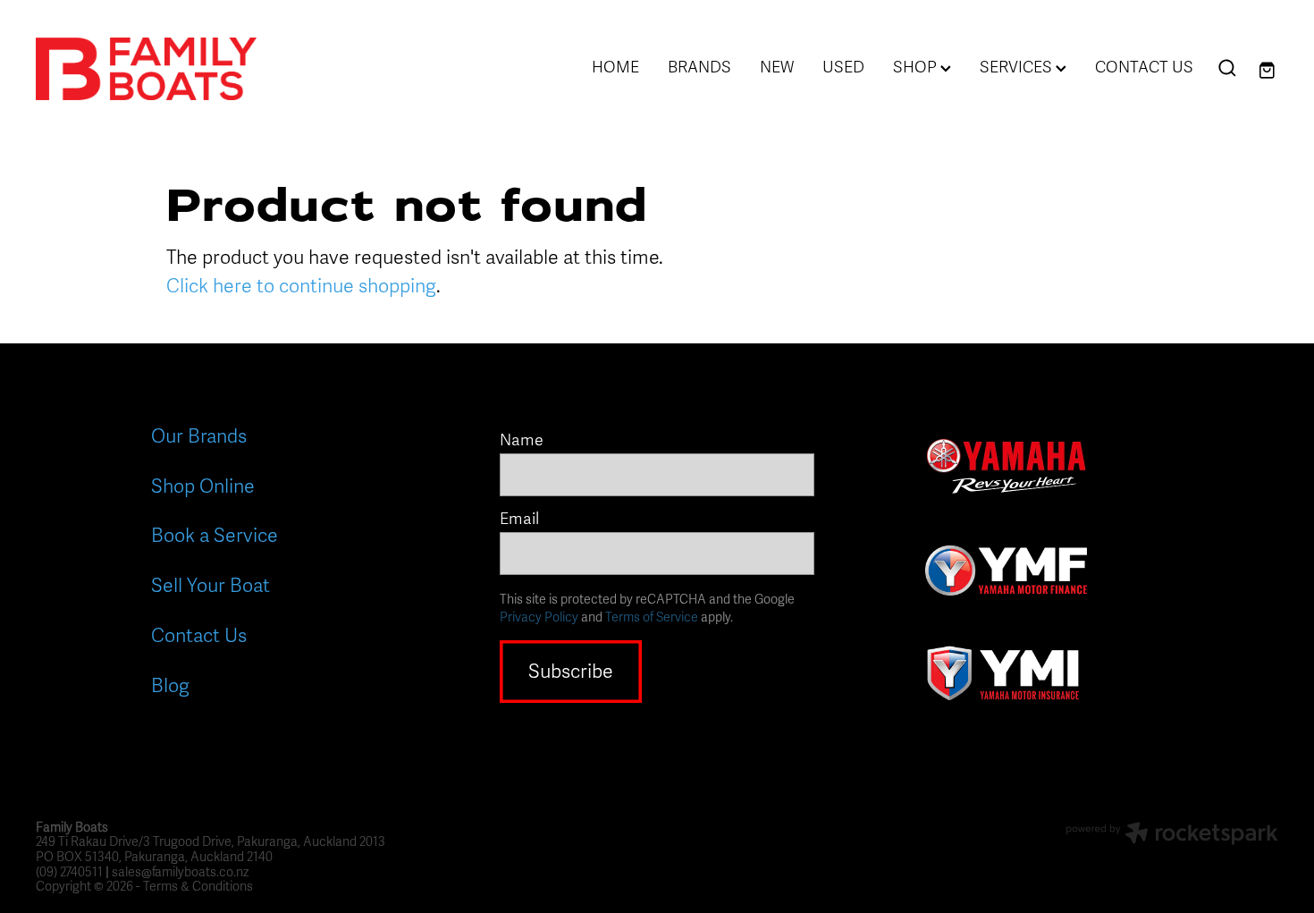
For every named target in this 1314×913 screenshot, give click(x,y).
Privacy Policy (539, 617)
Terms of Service (651, 617)
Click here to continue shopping (301, 286)
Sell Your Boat (210, 585)
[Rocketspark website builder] (1172, 835)
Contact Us (199, 635)
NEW (777, 67)
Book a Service (214, 535)
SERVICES (1018, 67)
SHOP (916, 67)
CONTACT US (1144, 67)
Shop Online (203, 486)
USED (843, 67)
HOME (615, 67)
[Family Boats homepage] (160, 69)
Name (521, 441)
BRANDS (699, 67)
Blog (170, 685)
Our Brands (199, 436)
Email (519, 519)
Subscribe (570, 671)
